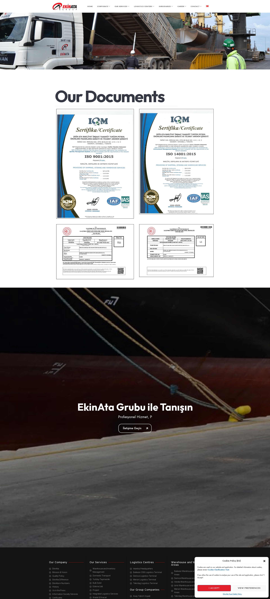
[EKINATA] (64, 6)
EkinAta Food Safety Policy (232, 594)
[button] (264, 560)
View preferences (249, 588)
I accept (214, 588)
